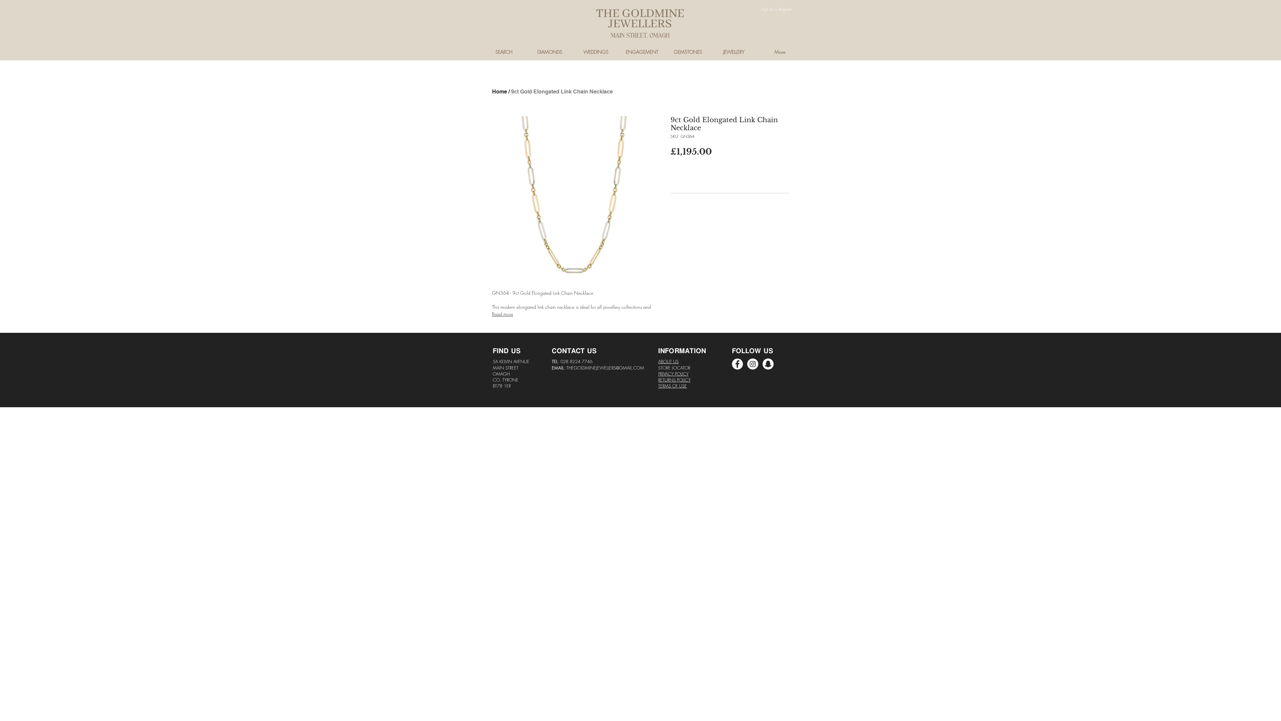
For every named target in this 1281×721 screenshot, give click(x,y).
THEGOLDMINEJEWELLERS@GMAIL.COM (605, 368)
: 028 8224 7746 (575, 361)
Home (499, 91)
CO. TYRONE (505, 380)
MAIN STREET (505, 368)
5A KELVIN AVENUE (511, 361)
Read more (502, 314)
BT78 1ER (502, 386)
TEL (555, 361)
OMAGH (501, 374)
